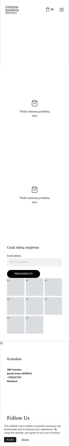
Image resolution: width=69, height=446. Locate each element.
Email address (14, 256)
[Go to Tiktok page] (61, 58)
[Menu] (62, 9)
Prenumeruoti (23, 274)
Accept (10, 439)
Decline (25, 439)
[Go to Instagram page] (51, 58)
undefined (16, 50)
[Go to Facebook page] (40, 58)
